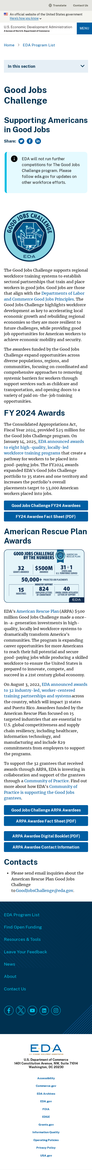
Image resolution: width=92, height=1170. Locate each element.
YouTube (32, 1010)
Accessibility (46, 1078)
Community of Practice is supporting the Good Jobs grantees (40, 792)
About (10, 976)
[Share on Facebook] (30, 141)
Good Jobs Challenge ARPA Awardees (46, 810)
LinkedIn (44, 1010)
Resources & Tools (22, 939)
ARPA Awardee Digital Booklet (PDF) (46, 836)
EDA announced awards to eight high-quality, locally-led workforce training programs (44, 447)
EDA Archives (46, 1093)
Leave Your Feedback (25, 951)
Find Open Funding (23, 927)
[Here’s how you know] (46, 17)
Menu (84, 28)
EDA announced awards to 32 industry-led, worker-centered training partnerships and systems (45, 690)
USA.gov (46, 1155)
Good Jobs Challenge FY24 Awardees (46, 505)
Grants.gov (46, 1124)
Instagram (56, 1010)
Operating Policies (46, 1140)
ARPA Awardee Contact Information (46, 847)
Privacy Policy (46, 1147)
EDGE (46, 1116)
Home (9, 44)
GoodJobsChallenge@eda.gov (44, 890)
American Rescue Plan (37, 611)
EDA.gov (46, 1101)
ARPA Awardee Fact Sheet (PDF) (46, 821)
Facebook (9, 1010)
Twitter (21, 1010)
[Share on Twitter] (21, 141)
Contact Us (80, 5)
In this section (21, 66)
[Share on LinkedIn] (38, 141)
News (9, 964)
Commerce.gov (46, 1086)
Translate (59, 5)
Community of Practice (46, 781)
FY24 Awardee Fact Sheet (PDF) (46, 516)
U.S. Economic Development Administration (38, 29)
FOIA (46, 1109)
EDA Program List (39, 44)
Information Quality (46, 1132)
